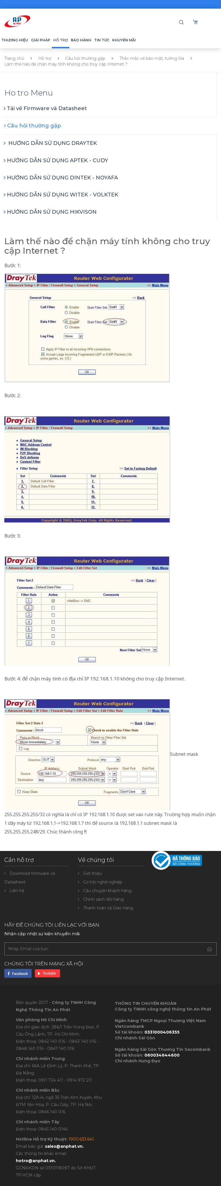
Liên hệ (16, 890)
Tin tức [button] (101, 40)
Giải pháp (40, 40)
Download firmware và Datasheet (29, 878)
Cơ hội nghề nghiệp (102, 882)
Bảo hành (81, 40)
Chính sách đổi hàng (103, 899)
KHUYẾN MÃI (124, 40)
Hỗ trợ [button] (60, 40)
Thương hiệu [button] (14, 40)
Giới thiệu (92, 873)
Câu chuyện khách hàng (107, 890)
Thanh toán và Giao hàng (108, 907)
